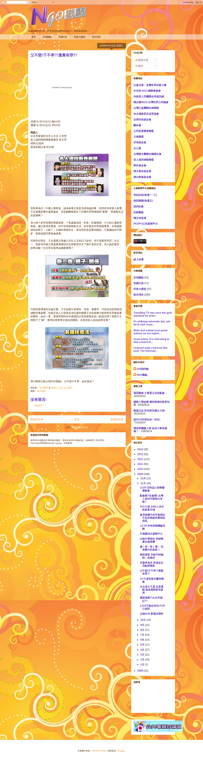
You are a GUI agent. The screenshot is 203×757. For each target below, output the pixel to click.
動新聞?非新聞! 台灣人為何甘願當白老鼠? (151, 498)
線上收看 (139, 259)
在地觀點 (47, 37)
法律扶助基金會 (142, 119)
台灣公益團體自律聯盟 (146, 108)
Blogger (121, 751)
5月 (142, 644)
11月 (143, 483)
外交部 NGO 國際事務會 (147, 90)
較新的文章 (36, 419)
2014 (140, 449)
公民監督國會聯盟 (144, 131)
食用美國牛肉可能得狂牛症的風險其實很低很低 (152, 517)
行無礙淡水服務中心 (151, 533)
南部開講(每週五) (143, 200)
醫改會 (137, 125)
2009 (140, 474)
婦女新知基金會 (142, 171)
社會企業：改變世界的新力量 (150, 85)
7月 (142, 634)
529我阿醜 (143, 369)
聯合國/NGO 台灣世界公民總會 (151, 102)
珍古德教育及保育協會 (146, 113)
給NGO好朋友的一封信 (147, 419)
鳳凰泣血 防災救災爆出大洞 (149, 410)
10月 (143, 620)
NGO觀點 (142, 374)
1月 (142, 664)
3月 (142, 654)
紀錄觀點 (139, 212)
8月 (142, 630)
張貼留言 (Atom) (80, 427)
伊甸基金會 (140, 142)
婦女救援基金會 (142, 177)
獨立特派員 (140, 218)
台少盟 (137, 148)
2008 (140, 670)
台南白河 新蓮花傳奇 (151, 613)
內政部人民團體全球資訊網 (149, 96)
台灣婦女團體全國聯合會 (147, 154)
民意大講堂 (79, 37)
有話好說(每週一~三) (145, 195)
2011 (140, 464)
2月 (142, 659)
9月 (142, 625)
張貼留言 (38, 405)
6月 (142, 639)
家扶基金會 (140, 165)
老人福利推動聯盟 (144, 159)
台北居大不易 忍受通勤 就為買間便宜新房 (151, 589)
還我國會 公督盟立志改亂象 (149, 393)
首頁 (33, 37)
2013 (140, 454)
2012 (140, 459)
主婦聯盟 (139, 136)
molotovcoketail (99, 751)
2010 (140, 469)
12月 (143, 478)
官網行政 (62, 37)
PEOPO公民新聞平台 (146, 223)
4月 (142, 649)
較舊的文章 (117, 419)
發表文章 (143, 60)
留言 (140, 66)
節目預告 (96, 37)
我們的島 (139, 206)
